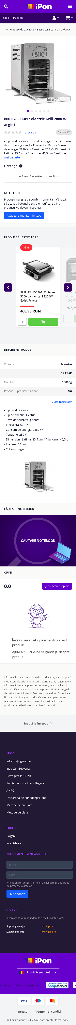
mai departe (12, 157)
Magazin (18, 18)
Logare (11, 836)
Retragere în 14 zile (19, 776)
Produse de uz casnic (22, 29)
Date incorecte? (61, 401)
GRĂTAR (64, 29)
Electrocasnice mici (46, 29)
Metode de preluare (19, 805)
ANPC (10, 790)
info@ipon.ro (48, 926)
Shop (6, 18)
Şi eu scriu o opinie (57, 586)
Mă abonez (17, 894)
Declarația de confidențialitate (26, 798)
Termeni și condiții (48, 1011)
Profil (11, 828)
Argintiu (66, 364)
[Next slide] (68, 287)
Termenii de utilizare (43, 882)
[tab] (28, 111)
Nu (70, 391)
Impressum (22, 1011)
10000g (67, 382)
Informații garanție (18, 761)
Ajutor (11, 909)
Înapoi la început (36, 723)
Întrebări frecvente (18, 768)
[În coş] (43, 322)
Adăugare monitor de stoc (24, 215)
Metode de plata (17, 812)
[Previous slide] (8, 287)
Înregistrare (13, 843)
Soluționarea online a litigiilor (25, 783)
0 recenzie (30, 132)
